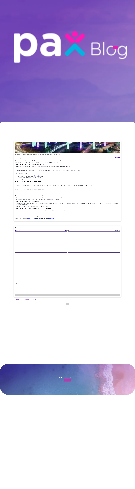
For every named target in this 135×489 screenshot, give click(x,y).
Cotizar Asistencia (67, 380)
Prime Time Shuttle (19, 213)
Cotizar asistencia (114, 47)
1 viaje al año (18, 230)
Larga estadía (117, 230)
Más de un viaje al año (68, 230)
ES (120, 47)
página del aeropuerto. (37, 175)
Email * (17, 301)
